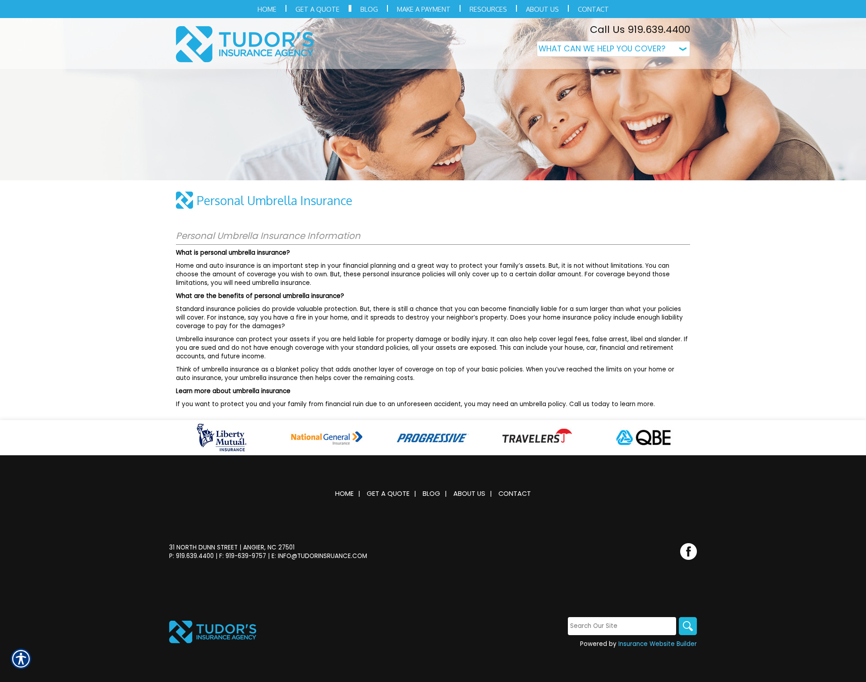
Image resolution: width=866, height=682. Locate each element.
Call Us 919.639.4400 (640, 30)
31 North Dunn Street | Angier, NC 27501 (232, 547)
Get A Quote (388, 493)
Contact (514, 493)
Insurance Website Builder (657, 644)
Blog (431, 493)
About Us (469, 493)
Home (344, 493)
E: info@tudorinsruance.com (319, 556)
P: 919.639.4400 (191, 556)
